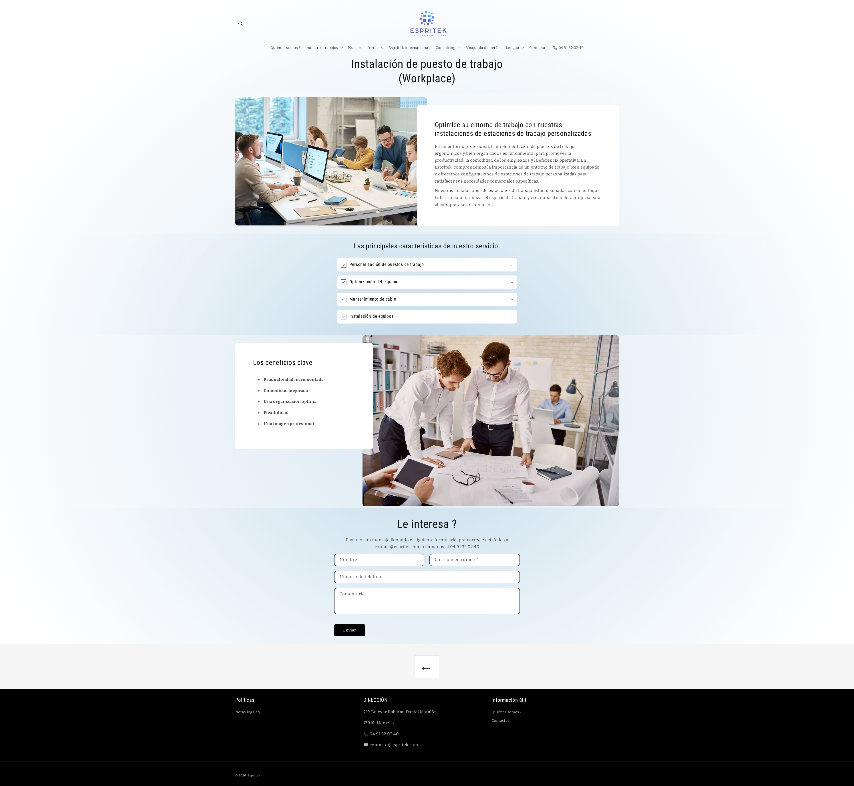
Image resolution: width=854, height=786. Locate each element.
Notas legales (247, 712)
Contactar (500, 720)
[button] (241, 24)
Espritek (254, 775)
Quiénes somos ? (506, 712)
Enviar (350, 630)
